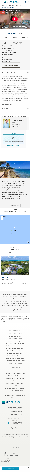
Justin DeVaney (18, 120)
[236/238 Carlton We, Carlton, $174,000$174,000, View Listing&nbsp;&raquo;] (15, 229)
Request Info (11, 468)
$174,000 (5, 277)
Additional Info (7, 104)
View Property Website (11, 65)
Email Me (16, 127)
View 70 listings (15, 205)
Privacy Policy (20, 436)
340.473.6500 (16, 125)
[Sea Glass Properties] (11, 3)
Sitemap (19, 438)
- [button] (2, 219)
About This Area (15, 200)
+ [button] (2, 217)
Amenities (5, 108)
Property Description (9, 72)
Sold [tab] (10, 253)
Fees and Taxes (6, 113)
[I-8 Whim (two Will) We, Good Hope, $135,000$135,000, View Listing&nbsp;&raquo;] (12, 232)
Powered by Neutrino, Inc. (8, 436)
